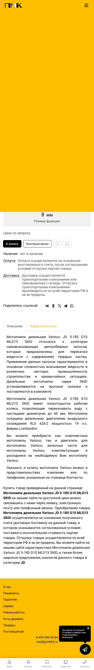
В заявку (12, 244)
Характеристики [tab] (43, 326)
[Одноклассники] (53, 305)
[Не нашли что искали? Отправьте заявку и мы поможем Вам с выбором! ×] (85, 649)
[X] (59, 305)
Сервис (8, 606)
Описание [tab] (15, 326)
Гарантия (10, 599)
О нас (7, 587)
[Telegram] (65, 305)
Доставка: (11, 276)
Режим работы (14, 612)
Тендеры (9, 625)
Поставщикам (13, 631)
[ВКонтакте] (47, 305)
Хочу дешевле (13, 619)
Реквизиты (11, 593)
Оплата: (9, 261)
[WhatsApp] (71, 305)
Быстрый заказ (37, 244)
